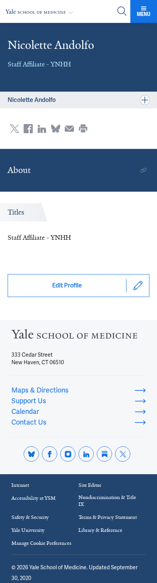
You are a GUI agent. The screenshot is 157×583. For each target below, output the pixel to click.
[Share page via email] (69, 128)
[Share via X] (14, 128)
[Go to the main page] (40, 11)
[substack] (104, 454)
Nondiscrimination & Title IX (107, 500)
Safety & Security (30, 517)
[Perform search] (122, 11)
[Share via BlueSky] (55, 128)
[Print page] (83, 128)
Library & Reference (100, 530)
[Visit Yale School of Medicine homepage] (74, 336)
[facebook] (49, 454)
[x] (122, 454)
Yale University (28, 530)
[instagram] (67, 454)
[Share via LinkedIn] (41, 128)
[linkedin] (86, 454)
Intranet (20, 485)
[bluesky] (31, 454)
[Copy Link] (143, 170)
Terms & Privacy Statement (107, 517)
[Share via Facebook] (28, 128)
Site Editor (89, 485)
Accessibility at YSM (33, 498)
